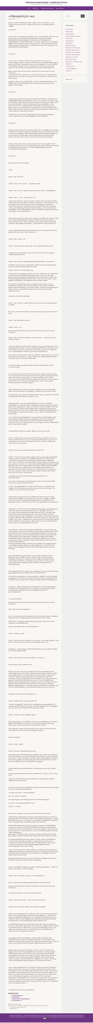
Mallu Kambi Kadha (71, 59)
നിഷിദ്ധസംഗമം (70, 66)
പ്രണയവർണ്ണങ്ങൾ (71, 68)
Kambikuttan (35, 8)
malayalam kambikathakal (42, 1005)
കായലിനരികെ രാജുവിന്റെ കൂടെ (21, 998)
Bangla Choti (69, 79)
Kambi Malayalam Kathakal (73, 36)
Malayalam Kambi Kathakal (29, 1005)
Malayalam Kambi (70, 45)
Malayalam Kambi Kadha (15, 1004)
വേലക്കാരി (68, 71)
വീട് (29, 8)
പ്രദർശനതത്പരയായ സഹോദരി (17, 1007)
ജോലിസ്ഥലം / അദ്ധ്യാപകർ (74, 61)
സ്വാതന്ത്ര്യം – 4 (17, 1000)
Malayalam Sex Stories (72, 57)
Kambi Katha (19, 1005)
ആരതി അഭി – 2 (16, 997)
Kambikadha (69, 38)
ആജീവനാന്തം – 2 (14, 1008)
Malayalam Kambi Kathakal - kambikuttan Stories (46, 2)
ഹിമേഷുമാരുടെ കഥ (17, 995)
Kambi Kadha (13, 1005)
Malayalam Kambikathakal (73, 54)
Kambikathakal (70, 41)
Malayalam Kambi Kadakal (47, 8)
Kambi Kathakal (59, 8)
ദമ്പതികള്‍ (68, 64)
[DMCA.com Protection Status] (46, 1018)
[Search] (83, 16)
